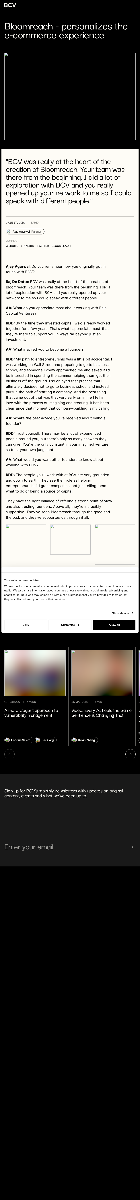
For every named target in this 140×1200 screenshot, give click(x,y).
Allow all (114, 624)
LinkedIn (27, 246)
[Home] (10, 5)
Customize (68, 624)
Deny (25, 624)
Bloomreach (61, 246)
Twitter (43, 246)
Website (12, 246)
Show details (120, 613)
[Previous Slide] (9, 754)
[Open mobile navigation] (133, 5)
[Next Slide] (130, 754)
